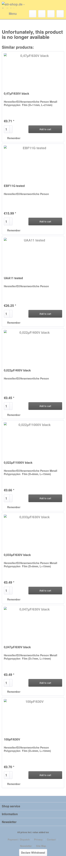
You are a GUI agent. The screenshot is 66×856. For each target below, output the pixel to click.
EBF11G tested (14, 186)
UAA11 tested (13, 278)
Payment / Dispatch (19, 839)
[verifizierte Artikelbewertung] (23, 89)
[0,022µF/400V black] (33, 346)
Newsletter (26, 846)
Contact (51, 839)
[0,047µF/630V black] (33, 623)
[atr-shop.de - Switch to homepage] (17, 5)
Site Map (41, 846)
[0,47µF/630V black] (33, 69)
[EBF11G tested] (33, 162)
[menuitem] (9, 13)
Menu (13, 13)
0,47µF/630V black (16, 94)
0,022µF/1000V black (18, 463)
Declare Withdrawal (33, 852)
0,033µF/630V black (17, 555)
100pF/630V (12, 739)
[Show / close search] (32, 13)
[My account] (51, 13)
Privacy (38, 839)
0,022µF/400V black (17, 370)
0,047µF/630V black (17, 647)
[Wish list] (41, 13)
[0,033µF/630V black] (33, 531)
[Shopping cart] (60, 13)
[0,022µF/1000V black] (33, 438)
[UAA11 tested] (33, 254)
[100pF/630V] (33, 715)
